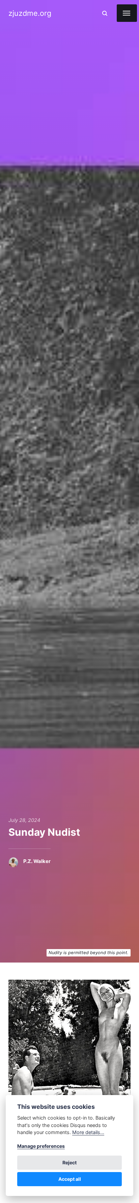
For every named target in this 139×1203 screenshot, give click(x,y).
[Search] (105, 13)
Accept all (69, 1179)
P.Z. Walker (37, 861)
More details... (88, 1132)
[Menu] (127, 13)
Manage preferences (41, 1146)
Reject (69, 1162)
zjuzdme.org (29, 13)
